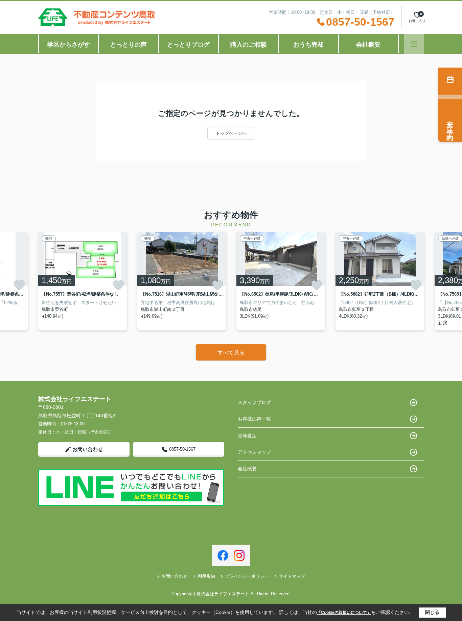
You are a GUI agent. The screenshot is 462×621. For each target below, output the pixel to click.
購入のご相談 (248, 44)
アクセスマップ (254, 452)
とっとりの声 (128, 44)
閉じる (432, 612)
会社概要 (368, 44)
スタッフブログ (254, 402)
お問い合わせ (87, 449)
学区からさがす (68, 44)
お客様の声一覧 (254, 419)
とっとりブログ (188, 44)
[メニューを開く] (413, 43)
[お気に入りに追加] (19, 285)
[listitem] (82, 281)
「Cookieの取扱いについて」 (344, 612)
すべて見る (231, 352)
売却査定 (247, 435)
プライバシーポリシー (247, 576)
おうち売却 (308, 44)
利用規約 (206, 576)
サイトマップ (292, 576)
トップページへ (231, 133)
